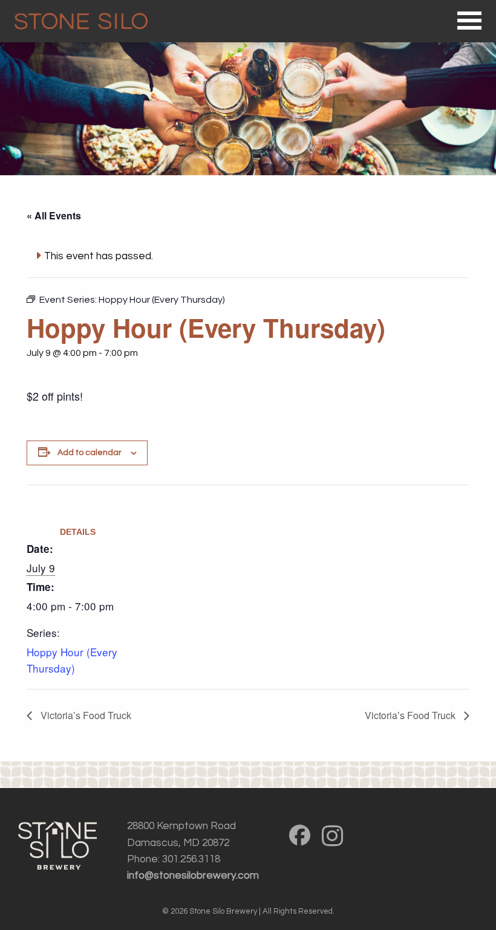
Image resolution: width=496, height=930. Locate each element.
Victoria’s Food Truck (84, 715)
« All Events (54, 215)
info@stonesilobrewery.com (193, 875)
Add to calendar (89, 452)
